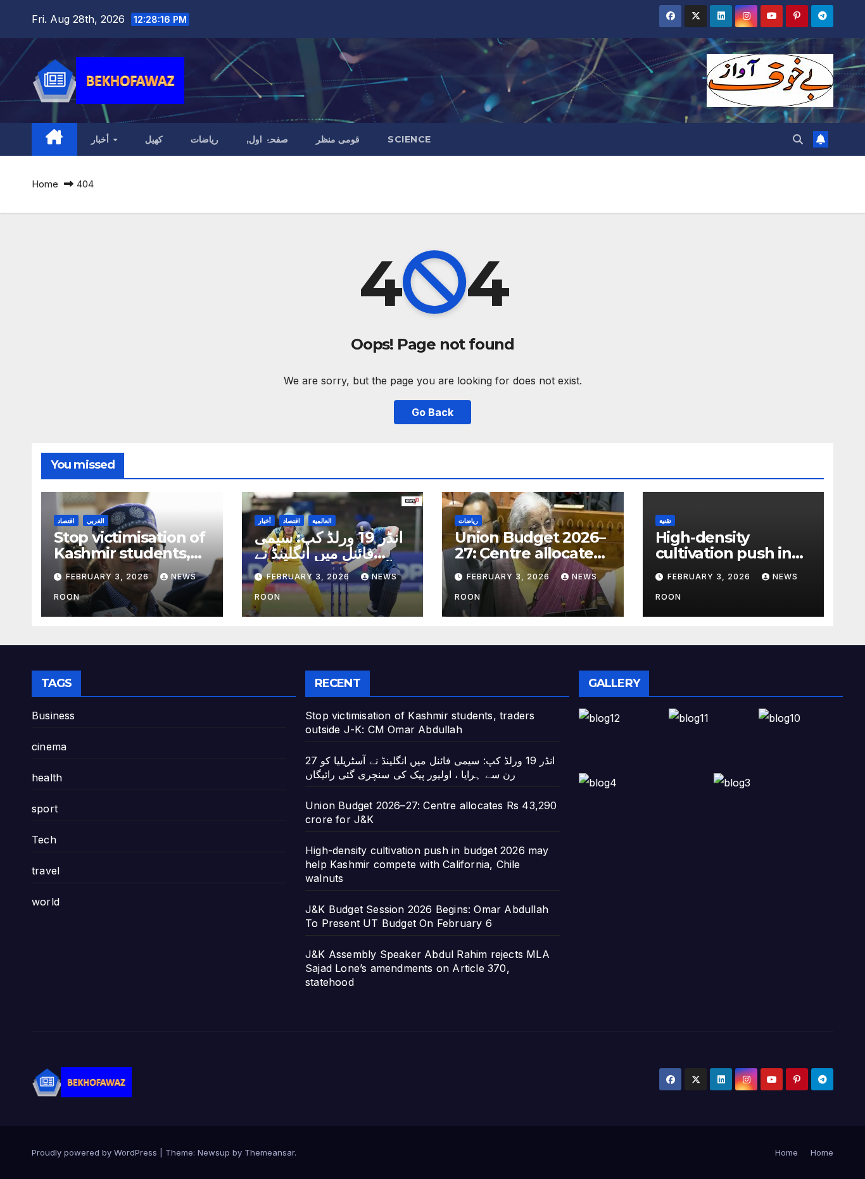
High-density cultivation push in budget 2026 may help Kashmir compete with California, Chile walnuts (427, 864)
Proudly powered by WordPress (96, 1152)
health (47, 777)
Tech (44, 839)
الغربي (95, 520)
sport (45, 808)
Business (53, 715)
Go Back (432, 412)
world (46, 901)
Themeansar (269, 1152)
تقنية (665, 520)
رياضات (204, 139)
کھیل (154, 139)
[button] (798, 139)
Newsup (214, 1152)
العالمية (322, 520)
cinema (49, 746)
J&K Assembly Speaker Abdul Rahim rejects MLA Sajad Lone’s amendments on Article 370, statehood (427, 968)
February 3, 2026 (108, 576)
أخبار (101, 139)
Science (409, 139)
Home (45, 184)
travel (46, 870)
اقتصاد (66, 520)
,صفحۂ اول (267, 139)
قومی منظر (338, 139)
